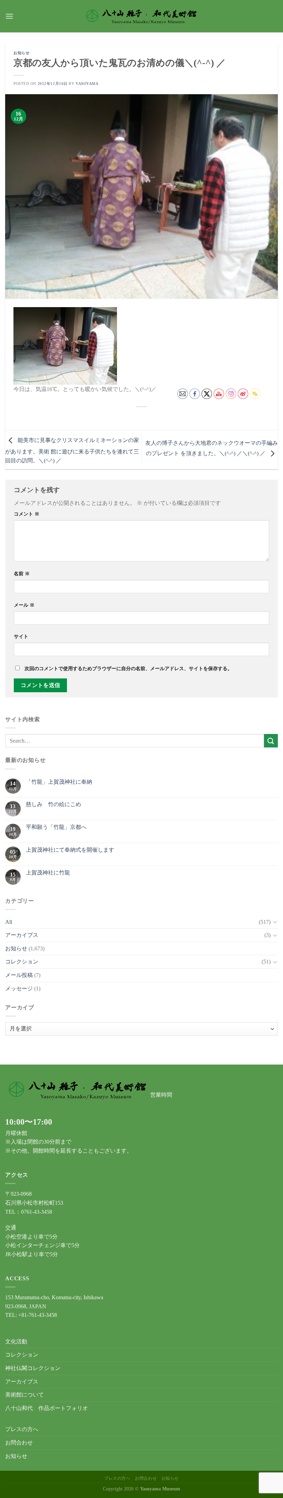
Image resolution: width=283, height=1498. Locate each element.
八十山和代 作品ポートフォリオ (46, 1408)
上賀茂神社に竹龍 (48, 872)
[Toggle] (275, 922)
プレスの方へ (21, 1429)
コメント (26, 514)
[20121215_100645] (65, 345)
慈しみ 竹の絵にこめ (53, 804)
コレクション (21, 962)
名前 (22, 573)
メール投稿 (19, 975)
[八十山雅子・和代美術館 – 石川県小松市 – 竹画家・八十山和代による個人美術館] (141, 16)
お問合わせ (19, 1443)
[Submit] (271, 740)
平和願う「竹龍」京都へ (56, 827)
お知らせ (21, 53)
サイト (21, 636)
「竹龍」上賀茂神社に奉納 (59, 782)
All (8, 922)
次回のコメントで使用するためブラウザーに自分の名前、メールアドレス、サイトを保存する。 (128, 668)
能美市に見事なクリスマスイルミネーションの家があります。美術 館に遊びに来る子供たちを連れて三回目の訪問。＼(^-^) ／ (72, 450)
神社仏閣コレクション (32, 1368)
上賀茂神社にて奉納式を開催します (70, 850)
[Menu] (9, 16)
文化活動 (16, 1341)
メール (24, 605)
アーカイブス (21, 935)
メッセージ (19, 988)
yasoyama (87, 83)
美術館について (24, 1395)
